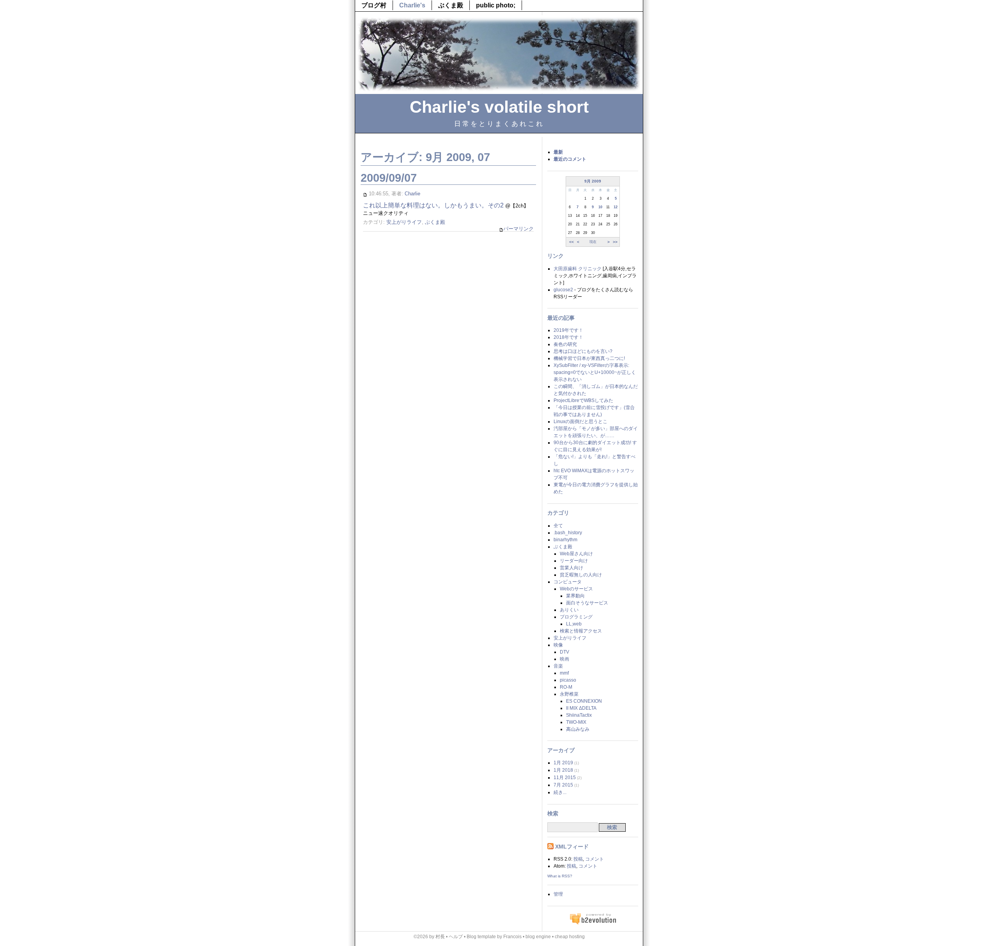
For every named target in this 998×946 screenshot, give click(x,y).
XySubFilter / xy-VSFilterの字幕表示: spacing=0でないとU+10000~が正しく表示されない (595, 372)
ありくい (569, 610)
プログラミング (576, 617)
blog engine (538, 936)
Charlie (412, 194)
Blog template (481, 936)
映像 (558, 645)
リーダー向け (574, 560)
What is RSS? (559, 876)
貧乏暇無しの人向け (581, 575)
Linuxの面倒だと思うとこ (580, 421)
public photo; (495, 5)
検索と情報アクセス (581, 631)
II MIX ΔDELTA (581, 708)
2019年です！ (568, 330)
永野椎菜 (569, 694)
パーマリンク (518, 229)
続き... (560, 792)
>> (615, 241)
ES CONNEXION (584, 701)
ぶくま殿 (450, 5)
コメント (594, 859)
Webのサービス (576, 589)
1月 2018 (563, 770)
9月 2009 (592, 181)
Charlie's (412, 5)
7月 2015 (563, 785)
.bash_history (568, 532)
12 (616, 207)
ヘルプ (456, 936)
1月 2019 (563, 762)
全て (558, 525)
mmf (564, 673)
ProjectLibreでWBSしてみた (583, 400)
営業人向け (571, 567)
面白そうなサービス (587, 603)
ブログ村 (373, 5)
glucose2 (563, 289)
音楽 (558, 666)
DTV (564, 652)
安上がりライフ (404, 222)
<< (571, 241)
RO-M (566, 687)
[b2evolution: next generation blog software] (593, 923)
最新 (558, 152)
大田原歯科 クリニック (578, 268)
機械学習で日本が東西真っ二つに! (589, 358)
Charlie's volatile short (499, 106)
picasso (568, 680)
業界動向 (575, 596)
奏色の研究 (565, 344)
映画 (564, 659)
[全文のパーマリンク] (365, 194)
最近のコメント (570, 159)
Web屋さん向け (576, 553)
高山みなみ (577, 729)
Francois (512, 936)
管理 (558, 894)
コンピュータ (568, 582)
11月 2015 (565, 777)
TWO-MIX (576, 722)
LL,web (574, 624)
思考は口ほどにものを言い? (583, 351)
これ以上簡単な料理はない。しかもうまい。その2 (433, 205)
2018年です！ (568, 337)
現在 (592, 242)
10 (600, 207)
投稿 (578, 859)
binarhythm (565, 539)
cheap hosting (570, 936)
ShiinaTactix (579, 715)
